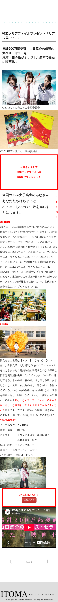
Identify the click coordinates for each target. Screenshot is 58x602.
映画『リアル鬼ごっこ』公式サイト (20, 449)
